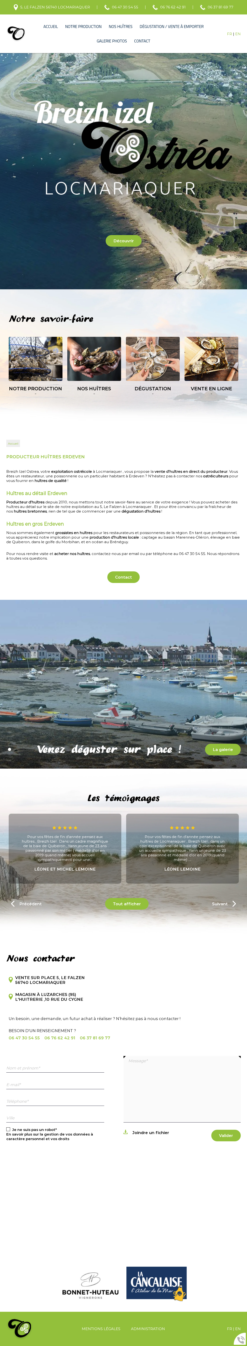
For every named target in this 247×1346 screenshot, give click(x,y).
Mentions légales (101, 1328)
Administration (148, 1328)
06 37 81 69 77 (220, 7)
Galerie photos (112, 41)
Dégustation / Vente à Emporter (172, 26)
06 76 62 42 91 (173, 7)
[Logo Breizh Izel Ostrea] (16, 34)
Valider (226, 1135)
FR (229, 34)
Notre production (83, 26)
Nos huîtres (120, 26)
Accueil (50, 26)
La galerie (223, 749)
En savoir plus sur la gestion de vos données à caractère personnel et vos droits (49, 1136)
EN (238, 34)
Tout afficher (127, 903)
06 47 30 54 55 (125, 7)
